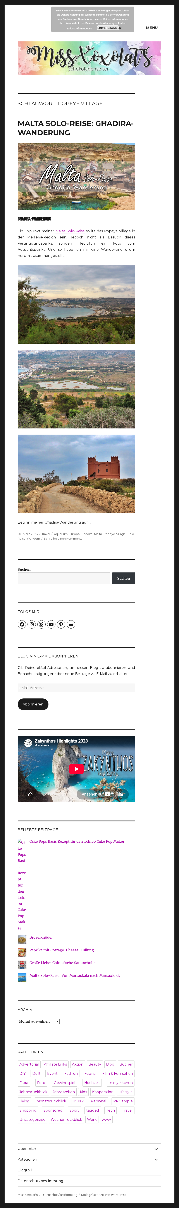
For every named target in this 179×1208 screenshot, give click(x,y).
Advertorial (29, 1064)
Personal (98, 1101)
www (106, 1119)
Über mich (27, 1149)
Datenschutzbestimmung (40, 1181)
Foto (41, 1083)
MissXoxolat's (28, 1195)
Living (24, 1101)
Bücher (126, 1064)
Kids (83, 1092)
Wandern (33, 538)
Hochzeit (92, 1083)
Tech (110, 1110)
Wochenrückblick (66, 1119)
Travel (46, 534)
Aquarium (61, 534)
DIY (22, 1073)
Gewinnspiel (64, 1083)
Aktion (77, 1064)
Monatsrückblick (51, 1101)
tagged (92, 1110)
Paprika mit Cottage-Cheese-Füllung (61, 950)
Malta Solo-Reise (70, 231)
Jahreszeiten (64, 1092)
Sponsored (52, 1110)
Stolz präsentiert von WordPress (103, 1195)
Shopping (27, 1110)
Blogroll (25, 1170)
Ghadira (86, 534)
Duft (36, 1073)
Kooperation (103, 1092)
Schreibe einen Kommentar (64, 538)
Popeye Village (115, 534)
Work (92, 1119)
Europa (74, 534)
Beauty (94, 1064)
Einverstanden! (108, 28)
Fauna (90, 1073)
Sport (74, 1110)
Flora (23, 1083)
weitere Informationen (79, 28)
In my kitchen (121, 1083)
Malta (98, 534)
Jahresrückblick (33, 1092)
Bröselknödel (40, 937)
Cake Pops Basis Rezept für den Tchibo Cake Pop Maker (76, 841)
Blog (110, 1064)
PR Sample (123, 1101)
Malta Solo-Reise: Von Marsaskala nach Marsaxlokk (74, 975)
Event (52, 1073)
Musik (78, 1101)
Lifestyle (126, 1092)
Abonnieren (33, 704)
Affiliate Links (55, 1064)
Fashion (71, 1073)
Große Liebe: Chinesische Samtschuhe (62, 963)
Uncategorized (32, 1119)
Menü (152, 28)
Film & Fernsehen (117, 1073)
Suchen (24, 569)
